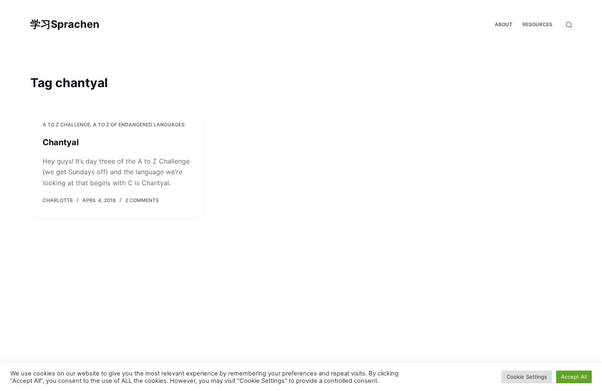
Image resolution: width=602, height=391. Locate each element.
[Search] (569, 25)
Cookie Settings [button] (527, 376)
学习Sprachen (65, 24)
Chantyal (61, 142)
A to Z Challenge (66, 124)
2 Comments (142, 200)
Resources (537, 24)
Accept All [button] (574, 376)
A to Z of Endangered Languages (139, 124)
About (503, 24)
